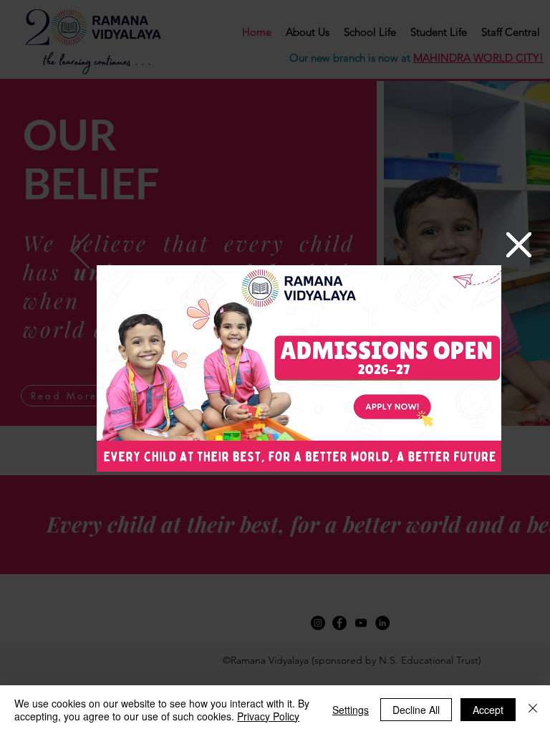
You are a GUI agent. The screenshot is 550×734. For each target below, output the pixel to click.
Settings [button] (350, 709)
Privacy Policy (268, 716)
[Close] (532, 710)
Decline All (416, 709)
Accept (488, 709)
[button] (518, 244)
